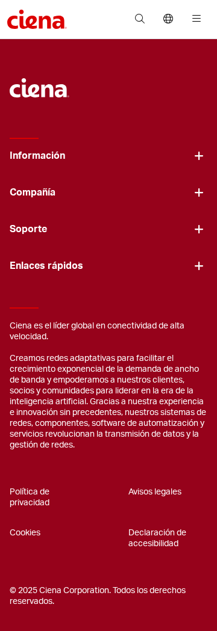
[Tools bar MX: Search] (139, 19)
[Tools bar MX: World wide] (168, 19)
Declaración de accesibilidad (157, 538)
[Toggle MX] (198, 156)
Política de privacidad (29, 497)
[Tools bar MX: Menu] (193, 19)
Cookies (25, 533)
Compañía (32, 192)
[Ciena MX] (39, 82)
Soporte (28, 229)
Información (37, 156)
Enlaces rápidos (46, 266)
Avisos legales (154, 492)
